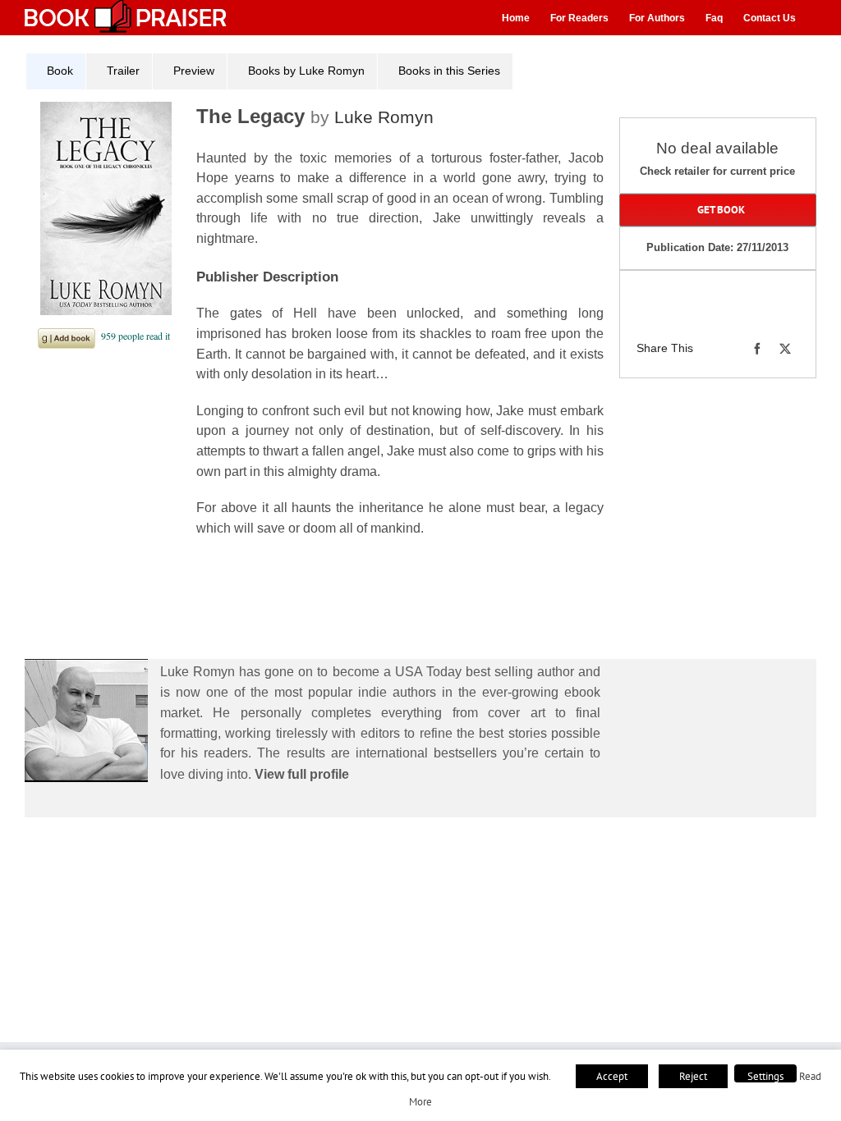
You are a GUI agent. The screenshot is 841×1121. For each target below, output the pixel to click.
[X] (785, 349)
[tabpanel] (321, 337)
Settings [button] (765, 1076)
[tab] (55, 71)
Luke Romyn (384, 117)
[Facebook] (757, 349)
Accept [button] (611, 1076)
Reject (693, 1076)
